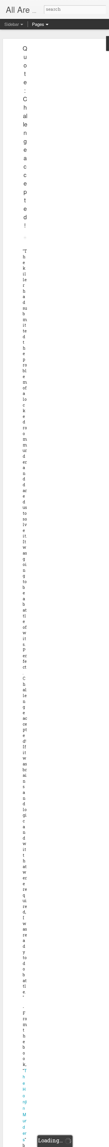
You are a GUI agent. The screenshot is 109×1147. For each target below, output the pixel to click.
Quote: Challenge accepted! (25, 136)
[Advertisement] (59, 138)
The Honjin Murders (25, 1105)
